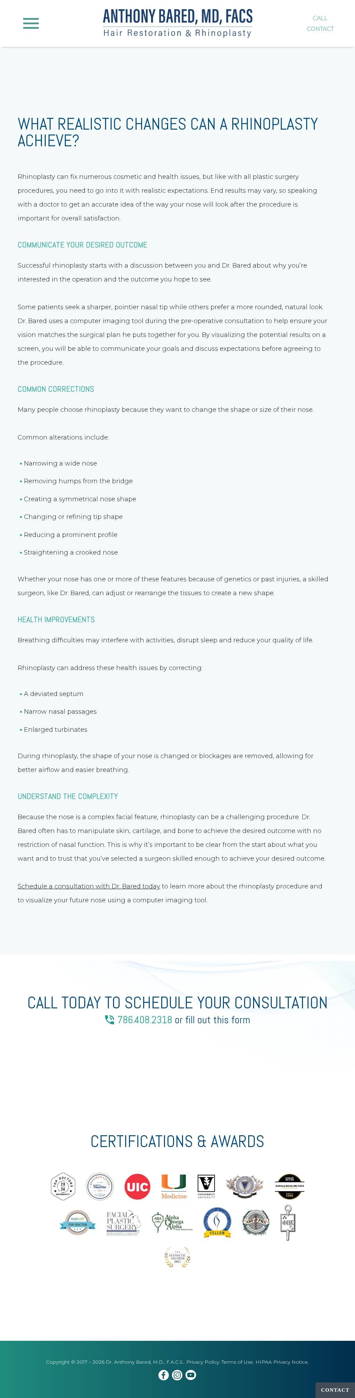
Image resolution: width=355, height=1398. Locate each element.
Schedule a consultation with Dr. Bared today (89, 886)
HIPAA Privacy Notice (282, 1362)
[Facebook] (164, 1376)
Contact (335, 1390)
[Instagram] (177, 1376)
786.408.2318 (145, 1019)
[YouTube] (191, 1376)
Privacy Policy (202, 1362)
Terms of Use (237, 1362)
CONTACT (320, 29)
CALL (320, 18)
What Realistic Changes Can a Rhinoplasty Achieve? (168, 132)
